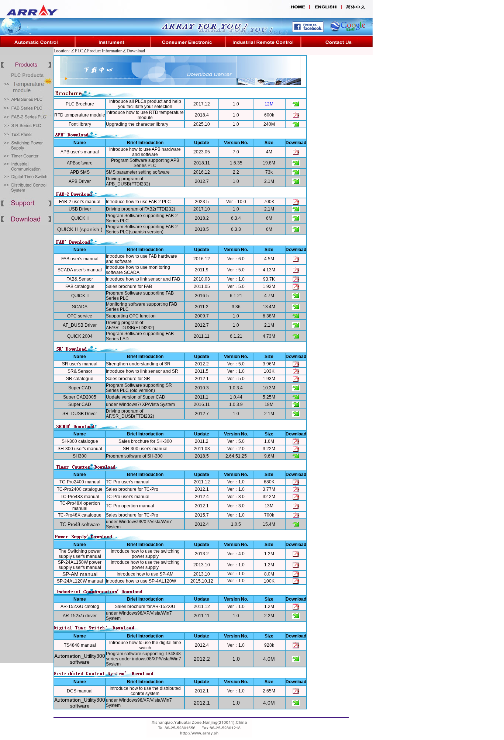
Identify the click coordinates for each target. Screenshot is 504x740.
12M (269, 104)
